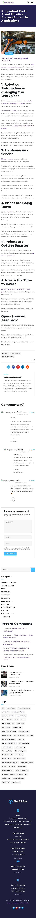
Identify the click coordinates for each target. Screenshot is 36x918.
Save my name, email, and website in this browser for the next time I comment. (17, 548)
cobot (16, 720)
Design (3, 589)
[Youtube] (16, 908)
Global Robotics (17, 727)
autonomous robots (7, 716)
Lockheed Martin (7, 747)
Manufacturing (6, 601)
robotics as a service (27, 762)
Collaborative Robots (8, 724)
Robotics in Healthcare (8, 766)
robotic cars (19, 755)
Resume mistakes (7, 751)
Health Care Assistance (9, 731)
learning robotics (24, 743)
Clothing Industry (7, 720)
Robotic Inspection (8, 607)
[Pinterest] (18, 367)
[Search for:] (18, 570)
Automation (5, 712)
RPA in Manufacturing (8, 774)
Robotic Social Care (7, 770)
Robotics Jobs (22, 766)
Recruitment (5, 604)
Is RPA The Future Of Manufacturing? (16, 673)
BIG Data (5, 354)
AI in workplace (11, 708)
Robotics (9, 53)
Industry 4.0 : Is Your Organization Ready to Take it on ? (21, 691)
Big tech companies (7, 159)
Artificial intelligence (24, 708)
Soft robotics (16, 782)
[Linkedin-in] (22, 908)
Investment (21, 739)
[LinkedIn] (22, 367)
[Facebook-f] (19, 908)
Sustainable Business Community (18, 903)
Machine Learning (20, 747)
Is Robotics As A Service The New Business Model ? (21, 682)
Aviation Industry (7, 586)
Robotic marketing (19, 759)
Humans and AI (6, 735)
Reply (33, 412)
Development (5, 592)
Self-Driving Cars (22, 774)
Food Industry (6, 727)
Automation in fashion (18, 712)
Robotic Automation (7, 357)
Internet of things (15, 354)
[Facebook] (13, 367)
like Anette (9, 212)
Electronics (5, 595)
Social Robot (5, 782)
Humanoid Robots (24, 731)
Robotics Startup (7, 613)
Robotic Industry (6, 759)
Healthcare (5, 598)
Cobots (23, 720)
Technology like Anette (8, 111)
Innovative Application (8, 739)
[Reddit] (27, 367)
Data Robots (20, 724)
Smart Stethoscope (18, 778)
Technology (5, 617)
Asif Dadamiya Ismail (21, 58)
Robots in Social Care (22, 770)
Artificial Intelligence (9, 582)
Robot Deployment (20, 751)
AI (3, 708)
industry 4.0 (30, 735)
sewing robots (6, 778)
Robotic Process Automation (10, 762)
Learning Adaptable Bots (9, 743)
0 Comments (6, 61)
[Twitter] (8, 367)
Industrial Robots (19, 735)
